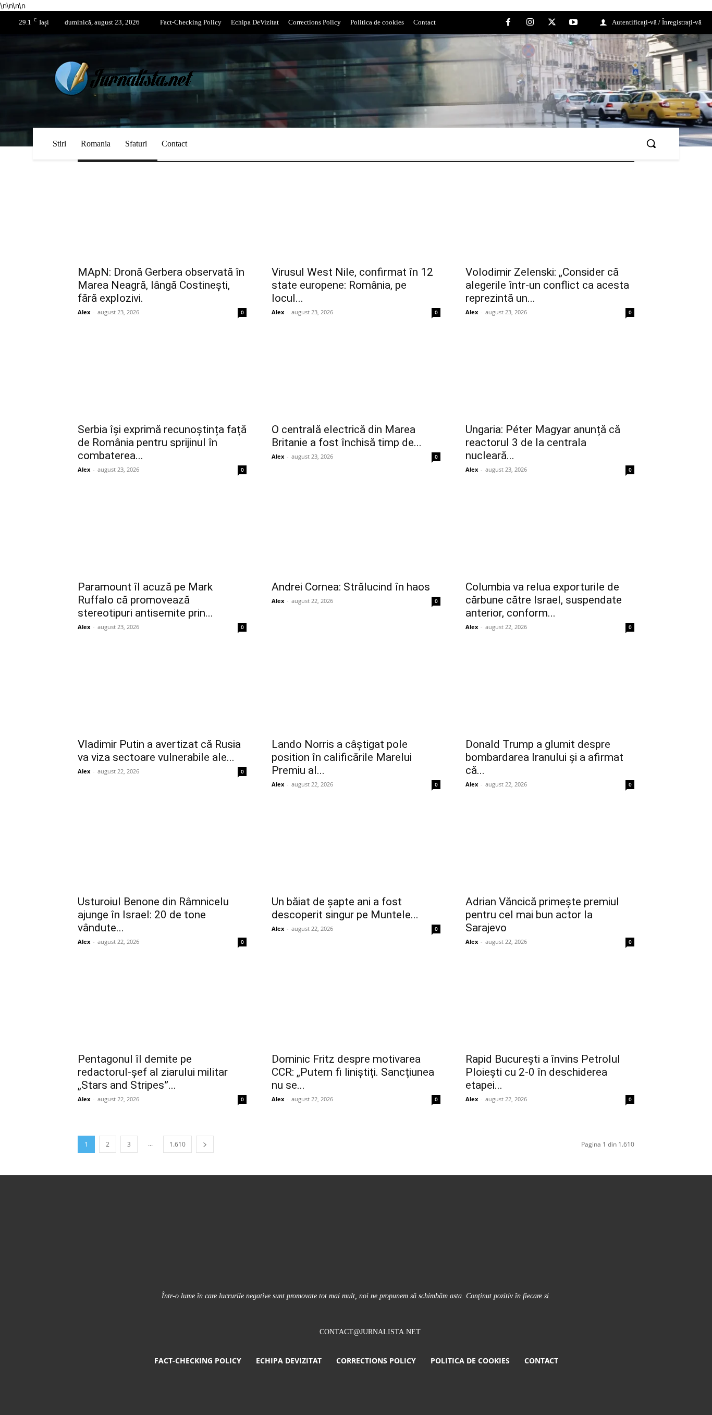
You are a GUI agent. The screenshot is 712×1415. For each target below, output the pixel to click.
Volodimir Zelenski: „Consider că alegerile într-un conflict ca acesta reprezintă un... (547, 285)
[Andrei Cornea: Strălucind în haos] (356, 532)
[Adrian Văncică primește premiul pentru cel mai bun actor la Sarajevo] (549, 847)
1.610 (177, 1144)
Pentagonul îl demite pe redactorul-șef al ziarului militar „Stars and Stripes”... (153, 1072)
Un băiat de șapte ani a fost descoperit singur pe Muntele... (345, 908)
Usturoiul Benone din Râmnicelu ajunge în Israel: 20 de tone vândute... (153, 914)
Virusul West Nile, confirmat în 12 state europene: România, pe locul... (352, 285)
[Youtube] (573, 23)
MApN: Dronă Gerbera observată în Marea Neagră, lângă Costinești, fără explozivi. (161, 285)
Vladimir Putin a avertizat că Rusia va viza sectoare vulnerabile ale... (159, 751)
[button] (651, 143)
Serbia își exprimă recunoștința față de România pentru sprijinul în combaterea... (162, 442)
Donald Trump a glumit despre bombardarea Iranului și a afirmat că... (544, 757)
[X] (552, 23)
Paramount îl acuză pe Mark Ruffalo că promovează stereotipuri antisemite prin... (145, 600)
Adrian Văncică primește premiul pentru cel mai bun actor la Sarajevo (542, 914)
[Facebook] (509, 23)
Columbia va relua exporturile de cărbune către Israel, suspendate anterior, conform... (543, 600)
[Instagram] (530, 23)
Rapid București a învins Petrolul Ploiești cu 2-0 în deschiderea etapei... (542, 1072)
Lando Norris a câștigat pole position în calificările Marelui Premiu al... (342, 757)
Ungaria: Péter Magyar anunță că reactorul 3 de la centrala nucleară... (542, 442)
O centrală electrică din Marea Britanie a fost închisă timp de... (347, 436)
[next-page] (205, 1144)
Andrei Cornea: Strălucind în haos (351, 587)
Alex (84, 312)
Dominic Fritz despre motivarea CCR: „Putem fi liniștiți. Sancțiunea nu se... (353, 1072)
